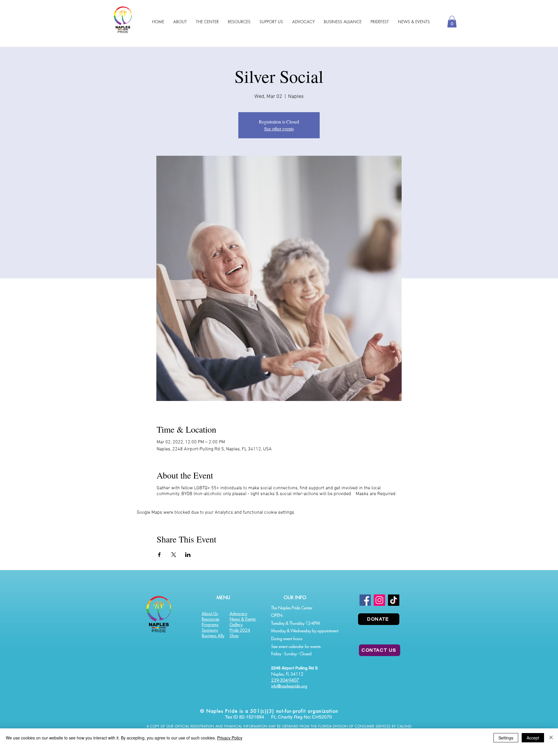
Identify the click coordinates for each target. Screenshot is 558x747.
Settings (505, 738)
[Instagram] (379, 600)
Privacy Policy (229, 738)
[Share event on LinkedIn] (188, 554)
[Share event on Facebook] (159, 554)
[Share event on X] (173, 554)
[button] (239, 22)
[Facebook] (365, 600)
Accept (533, 738)
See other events (279, 129)
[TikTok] (393, 600)
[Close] (551, 737)
